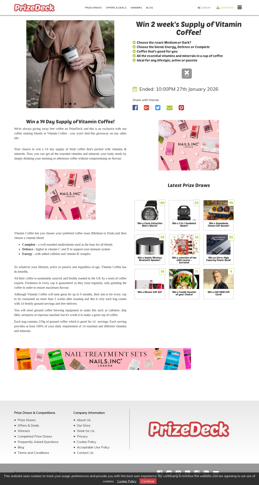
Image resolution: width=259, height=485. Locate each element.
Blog (149, 7)
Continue (147, 481)
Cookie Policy (127, 481)
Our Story (84, 425)
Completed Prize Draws (35, 436)
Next (132, 66)
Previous (8, 66)
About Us (84, 420)
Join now (227, 7)
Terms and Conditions (33, 453)
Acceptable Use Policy (93, 447)
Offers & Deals (116, 7)
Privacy (82, 436)
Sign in (206, 7)
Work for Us (85, 431)
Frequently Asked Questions (38, 442)
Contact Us (85, 453)
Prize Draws (93, 7)
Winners (136, 7)
